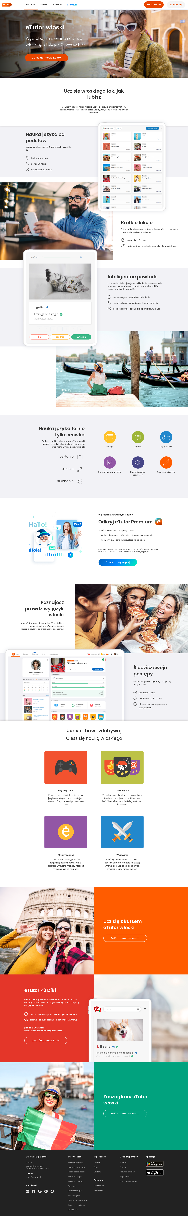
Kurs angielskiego (76, 1162)
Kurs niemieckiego (76, 1167)
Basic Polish (73, 1209)
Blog (96, 1167)
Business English (75, 1190)
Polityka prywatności (129, 1181)
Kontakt (123, 1162)
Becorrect (98, 1190)
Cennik (97, 1162)
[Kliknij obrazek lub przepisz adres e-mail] (34, 1166)
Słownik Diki (99, 1185)
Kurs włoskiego (75, 1176)
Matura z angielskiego (78, 1200)
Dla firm (97, 1172)
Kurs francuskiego (76, 1181)
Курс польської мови (76, 1205)
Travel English (74, 1195)
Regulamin (125, 1176)
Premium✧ (73, 1186)
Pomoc (123, 1167)
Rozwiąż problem (128, 1172)
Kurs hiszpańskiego (76, 1172)
